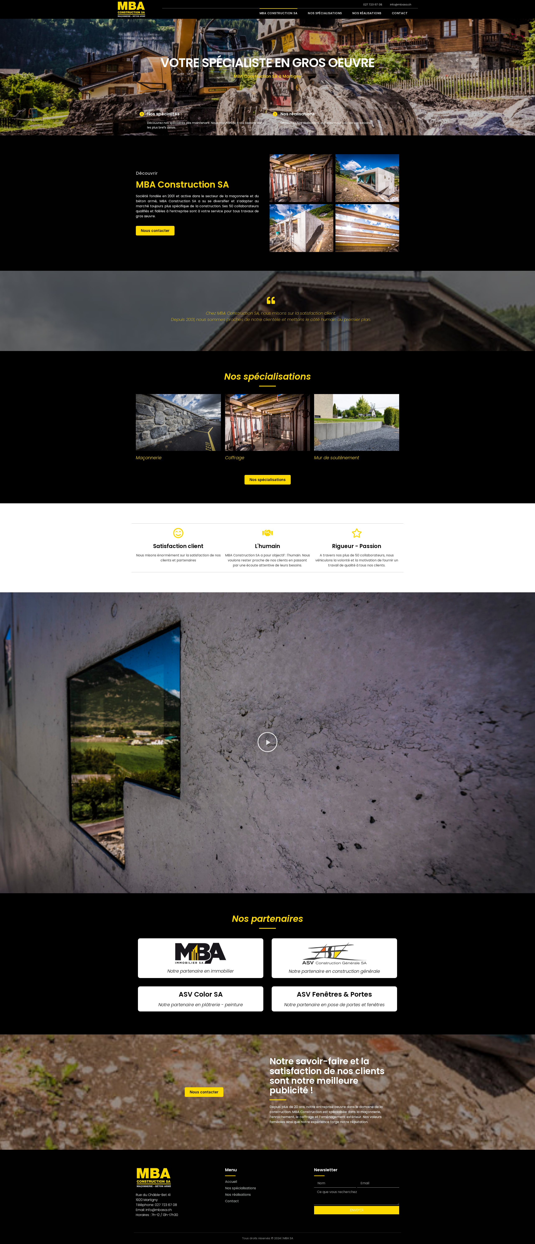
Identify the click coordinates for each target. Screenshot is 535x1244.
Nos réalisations (366, 13)
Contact (400, 13)
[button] (267, 742)
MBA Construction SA (279, 13)
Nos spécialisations (325, 13)
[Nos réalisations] (275, 113)
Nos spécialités (163, 114)
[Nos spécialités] (141, 113)
